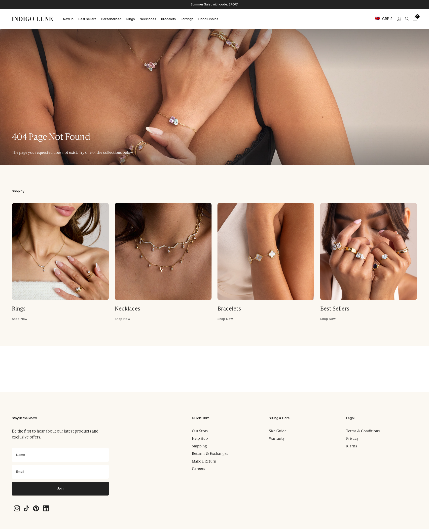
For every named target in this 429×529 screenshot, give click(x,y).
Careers (198, 468)
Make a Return (204, 461)
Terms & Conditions (363, 430)
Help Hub (200, 438)
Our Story (200, 430)
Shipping (199, 445)
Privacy (352, 438)
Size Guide (277, 430)
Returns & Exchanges (210, 453)
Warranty (277, 438)
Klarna (351, 445)
